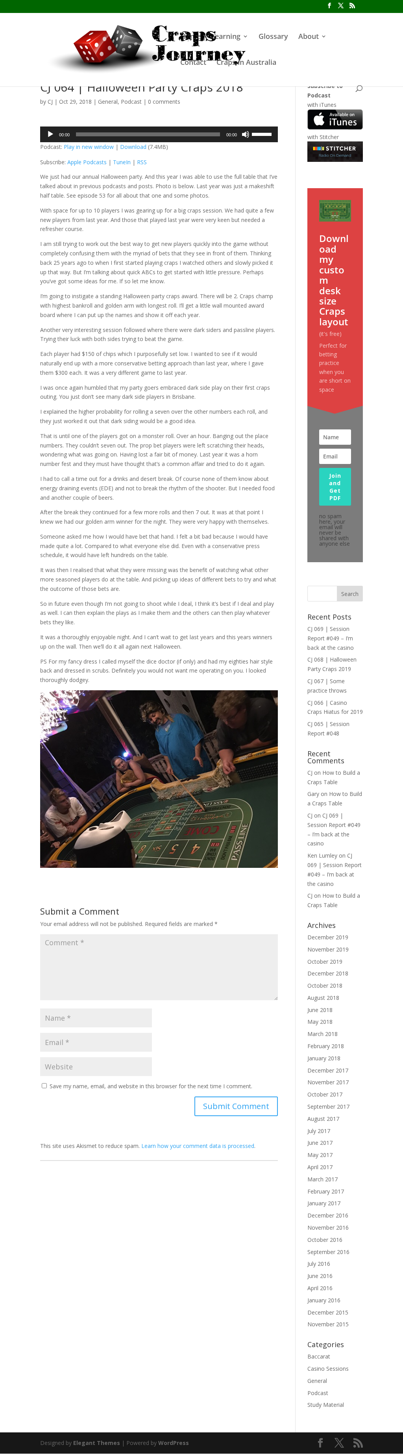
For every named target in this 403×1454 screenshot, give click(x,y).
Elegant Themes (96, 1443)
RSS (142, 162)
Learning (225, 37)
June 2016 (320, 1276)
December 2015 (327, 1312)
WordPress (173, 1443)
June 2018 (320, 1010)
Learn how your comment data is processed (197, 1146)
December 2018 (327, 973)
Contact (193, 63)
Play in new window (89, 146)
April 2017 (320, 1167)
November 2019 (328, 949)
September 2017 (328, 1106)
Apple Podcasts (87, 162)
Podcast (131, 101)
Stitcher (329, 137)
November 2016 (328, 1227)
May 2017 (320, 1155)
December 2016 (327, 1215)
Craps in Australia (246, 63)
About (308, 37)
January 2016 (323, 1300)
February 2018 (325, 1046)
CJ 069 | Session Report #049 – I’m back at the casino (330, 638)
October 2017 (324, 1094)
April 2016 (320, 1288)
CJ (50, 101)
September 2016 (328, 1252)
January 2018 (323, 1058)
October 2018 (324, 985)
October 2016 (324, 1239)
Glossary (273, 37)
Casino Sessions (328, 1368)
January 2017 (323, 1203)
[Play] (50, 134)
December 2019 (327, 937)
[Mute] (246, 134)
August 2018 (323, 997)
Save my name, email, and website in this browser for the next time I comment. (151, 1086)
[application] (158, 134)
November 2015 (328, 1324)
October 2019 (324, 961)
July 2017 (318, 1131)
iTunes (328, 104)
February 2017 (325, 1191)
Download (133, 146)
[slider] (263, 134)
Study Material (325, 1404)
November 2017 (328, 1082)
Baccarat (318, 1356)
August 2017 (323, 1118)
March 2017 (322, 1179)
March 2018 (322, 1034)
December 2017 (327, 1070)
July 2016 (318, 1263)
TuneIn (122, 162)
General (108, 101)
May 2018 (320, 1021)
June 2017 (320, 1142)
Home (190, 37)
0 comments (164, 101)
